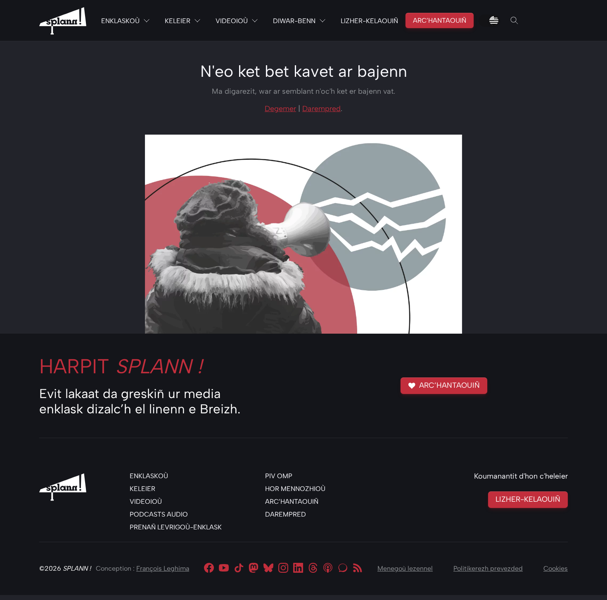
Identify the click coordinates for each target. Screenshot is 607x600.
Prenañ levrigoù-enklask (176, 527)
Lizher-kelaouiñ (369, 21)
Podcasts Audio (159, 514)
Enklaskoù (120, 21)
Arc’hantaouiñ (439, 20)
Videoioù (232, 21)
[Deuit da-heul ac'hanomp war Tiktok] (239, 568)
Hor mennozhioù (295, 489)
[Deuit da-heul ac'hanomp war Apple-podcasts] (328, 568)
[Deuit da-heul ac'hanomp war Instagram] (283, 568)
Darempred (321, 108)
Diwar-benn (294, 21)
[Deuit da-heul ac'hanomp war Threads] (313, 568)
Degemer (280, 108)
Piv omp (278, 476)
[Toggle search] (514, 20)
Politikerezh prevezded (488, 568)
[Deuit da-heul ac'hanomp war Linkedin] (298, 568)
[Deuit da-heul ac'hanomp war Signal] (343, 568)
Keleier (177, 21)
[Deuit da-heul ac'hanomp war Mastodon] (253, 568)
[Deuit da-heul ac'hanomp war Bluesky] (268, 568)
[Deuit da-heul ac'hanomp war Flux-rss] (358, 568)
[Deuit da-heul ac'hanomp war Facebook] (209, 568)
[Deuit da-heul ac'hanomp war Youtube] (224, 568)
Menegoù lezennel (405, 568)
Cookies (555, 568)
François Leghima (162, 568)
